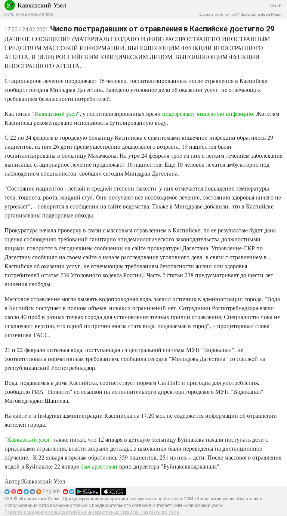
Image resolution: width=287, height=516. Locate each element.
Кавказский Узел (42, 4)
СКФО (8, 14)
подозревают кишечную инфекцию (207, 113)
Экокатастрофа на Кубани (262, 14)
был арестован (98, 466)
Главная (275, 5)
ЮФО (49, 14)
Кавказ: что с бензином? (218, 14)
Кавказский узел (56, 113)
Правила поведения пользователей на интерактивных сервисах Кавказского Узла (91, 512)
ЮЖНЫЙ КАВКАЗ (29, 14)
